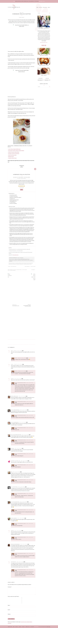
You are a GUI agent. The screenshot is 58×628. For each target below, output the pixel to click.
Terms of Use (28, 626)
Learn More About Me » (44, 42)
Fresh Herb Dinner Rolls (12, 155)
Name (9, 605)
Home (37, 7)
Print (21, 189)
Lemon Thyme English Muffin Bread (14, 149)
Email (9, 609)
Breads (9, 269)
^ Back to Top (10, 626)
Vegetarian (13, 270)
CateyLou (12, 448)
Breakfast (11, 269)
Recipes (40, 7)
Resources (45, 7)
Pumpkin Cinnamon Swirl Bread (13, 153)
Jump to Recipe (22, 17)
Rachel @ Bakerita (14, 518)
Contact (20, 626)
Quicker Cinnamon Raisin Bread (13, 152)
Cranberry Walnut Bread (12, 158)
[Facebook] (42, 45)
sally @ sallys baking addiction (16, 434)
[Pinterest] (44, 45)
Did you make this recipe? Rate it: (13, 596)
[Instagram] (45, 45)
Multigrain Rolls (11, 156)
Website (9, 614)
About (49, 7)
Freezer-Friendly (19, 269)
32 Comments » (33, 269)
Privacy (23, 626)
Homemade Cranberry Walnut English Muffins (16, 150)
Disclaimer (32, 626)
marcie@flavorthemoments (15, 544)
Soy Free (11, 270)
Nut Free (23, 269)
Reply (23, 364)
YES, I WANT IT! (41, 1)
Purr (49, 626)
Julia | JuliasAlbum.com (15, 422)
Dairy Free (14, 269)
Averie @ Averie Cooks (14, 396)
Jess (11, 471)
